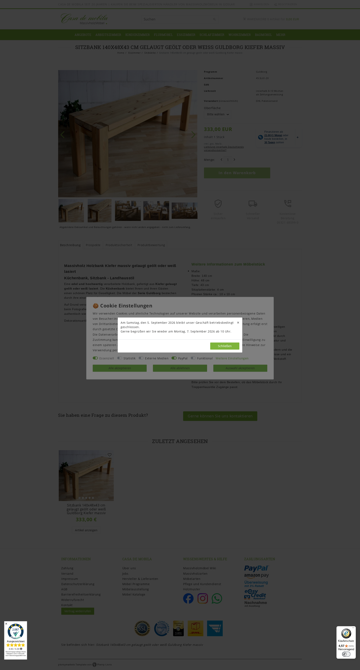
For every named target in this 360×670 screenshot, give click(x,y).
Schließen (225, 346)
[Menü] (353, 628)
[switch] (346, 654)
